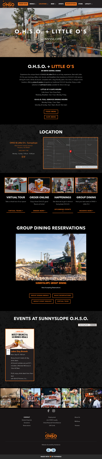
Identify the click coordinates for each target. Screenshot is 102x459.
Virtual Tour (63, 301)
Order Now (23, 4)
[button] (33, 4)
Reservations (71, 4)
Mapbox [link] (79, 166)
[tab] (84, 325)
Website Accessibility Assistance (51, 444)
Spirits (61, 4)
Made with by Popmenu (31, 457)
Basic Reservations (62, 295)
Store (80, 4)
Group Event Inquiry (42, 301)
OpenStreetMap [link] (85, 166)
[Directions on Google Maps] (70, 153)
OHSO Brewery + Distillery (51, 435)
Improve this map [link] (93, 166)
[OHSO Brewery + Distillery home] (8, 4)
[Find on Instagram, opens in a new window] (23, 157)
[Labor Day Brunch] (19, 356)
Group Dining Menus (40, 295)
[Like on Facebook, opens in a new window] (25, 157)
